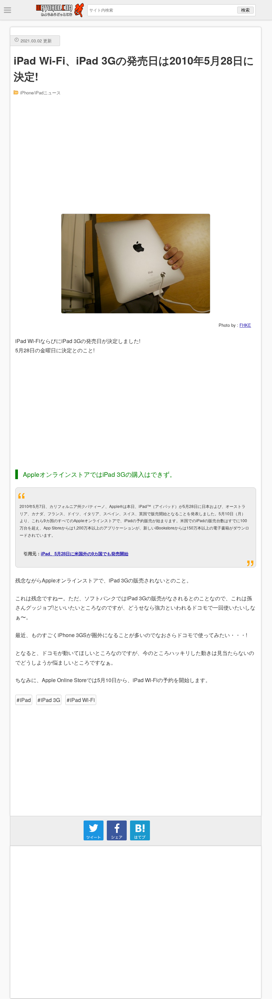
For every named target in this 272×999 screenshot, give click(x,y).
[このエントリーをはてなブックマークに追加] (140, 838)
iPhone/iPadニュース (40, 92)
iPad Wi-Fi (82, 700)
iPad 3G (50, 700)
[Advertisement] (136, 154)
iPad (25, 700)
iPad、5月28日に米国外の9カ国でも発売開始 (84, 553)
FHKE (245, 325)
